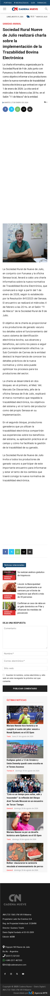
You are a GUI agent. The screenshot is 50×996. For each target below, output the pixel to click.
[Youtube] (23, 974)
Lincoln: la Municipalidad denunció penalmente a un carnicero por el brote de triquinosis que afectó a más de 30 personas (30, 590)
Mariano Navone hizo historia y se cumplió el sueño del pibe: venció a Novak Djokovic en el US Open (23, 729)
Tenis (9, 736)
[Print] (30, 109)
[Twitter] (11, 109)
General (10, 808)
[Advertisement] (25, 141)
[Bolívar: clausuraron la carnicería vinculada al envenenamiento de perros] (25, 852)
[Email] (23, 109)
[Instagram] (11, 974)
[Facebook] (5, 109)
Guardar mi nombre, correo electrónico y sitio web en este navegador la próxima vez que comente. (24, 678)
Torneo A (10, 771)
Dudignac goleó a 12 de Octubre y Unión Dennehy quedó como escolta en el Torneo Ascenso (25, 763)
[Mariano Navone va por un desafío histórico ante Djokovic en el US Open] (25, 821)
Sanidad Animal (12, 24)
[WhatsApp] (17, 109)
